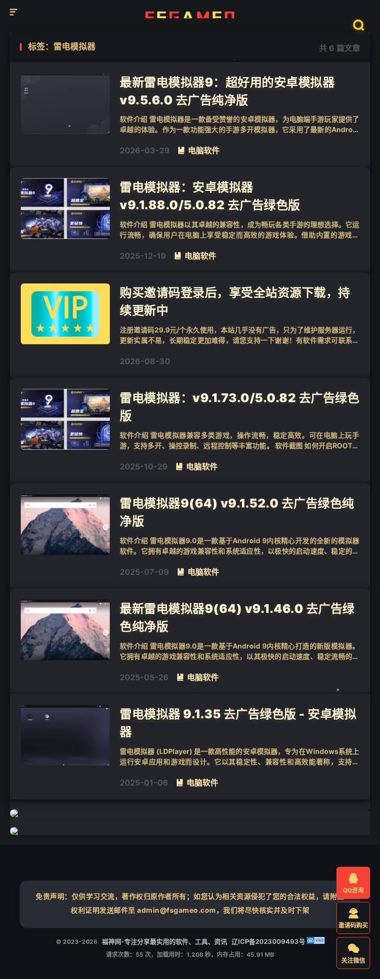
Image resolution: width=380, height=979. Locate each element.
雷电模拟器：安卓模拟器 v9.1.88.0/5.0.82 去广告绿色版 (210, 196)
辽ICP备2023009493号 (268, 941)
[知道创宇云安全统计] (316, 941)
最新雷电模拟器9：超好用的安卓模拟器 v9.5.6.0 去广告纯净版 (227, 91)
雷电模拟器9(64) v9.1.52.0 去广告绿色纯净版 (237, 512)
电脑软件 (198, 150)
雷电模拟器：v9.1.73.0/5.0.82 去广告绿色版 (239, 406)
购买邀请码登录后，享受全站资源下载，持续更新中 (235, 301)
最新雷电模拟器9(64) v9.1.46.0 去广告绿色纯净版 (237, 617)
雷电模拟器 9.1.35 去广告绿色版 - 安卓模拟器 (238, 722)
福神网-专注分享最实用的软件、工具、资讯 (190, 12)
